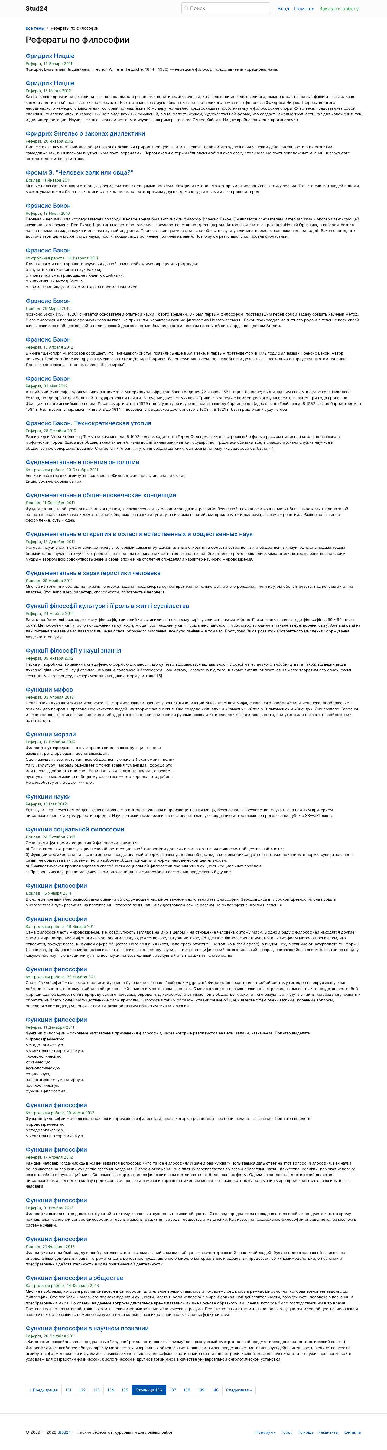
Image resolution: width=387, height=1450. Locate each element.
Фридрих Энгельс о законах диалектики (85, 133)
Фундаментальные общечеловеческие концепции (101, 495)
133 (96, 1390)
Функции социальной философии (75, 829)
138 (187, 1390)
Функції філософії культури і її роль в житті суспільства (107, 605)
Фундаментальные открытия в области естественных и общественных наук (139, 534)
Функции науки (48, 796)
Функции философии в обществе (74, 1277)
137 (173, 1390)
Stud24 (64, 1432)
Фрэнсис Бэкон (48, 205)
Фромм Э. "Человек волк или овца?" (79, 172)
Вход (283, 8)
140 (215, 1390)
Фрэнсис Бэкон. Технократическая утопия (88, 423)
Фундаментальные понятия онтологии (82, 462)
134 (110, 1390)
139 (201, 1390)
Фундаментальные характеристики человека (93, 573)
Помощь (304, 8)
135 (125, 1390)
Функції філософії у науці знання (73, 650)
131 (68, 1390)
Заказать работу (339, 8)
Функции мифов (49, 689)
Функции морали (51, 734)
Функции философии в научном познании (87, 1328)
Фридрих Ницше (50, 55)
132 (82, 1390)
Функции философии (56, 885)
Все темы (35, 28)
